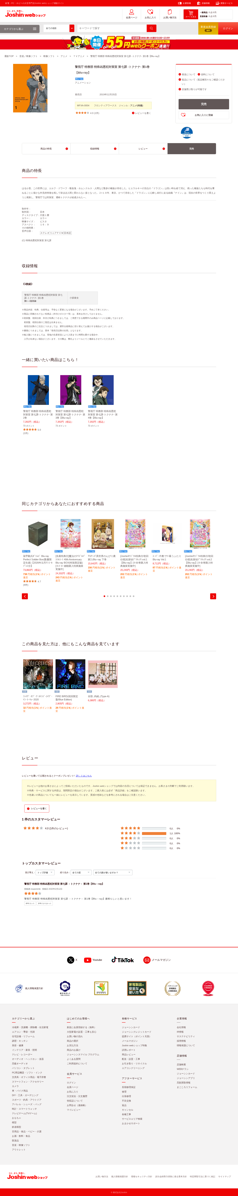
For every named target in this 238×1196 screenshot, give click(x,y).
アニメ (64, 56)
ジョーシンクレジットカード (136, 1032)
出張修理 (126, 1096)
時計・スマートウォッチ (24, 1109)
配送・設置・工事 (131, 1059)
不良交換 (126, 1100)
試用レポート (129, 1050)
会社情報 (181, 1027)
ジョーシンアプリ (186, 1078)
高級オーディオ (20, 1063)
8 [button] (127, 596)
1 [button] (104, 596)
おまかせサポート (131, 1123)
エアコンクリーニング (133, 1068)
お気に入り (150, 17)
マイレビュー (73, 1109)
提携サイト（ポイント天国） (136, 1036)
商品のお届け (73, 1050)
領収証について (75, 1100)
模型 (14, 1122)
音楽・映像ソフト (21, 1145)
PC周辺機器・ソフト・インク (27, 1072)
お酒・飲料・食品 (21, 1136)
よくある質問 (73, 1059)
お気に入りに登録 (204, 115)
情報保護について (186, 1045)
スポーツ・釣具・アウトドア (26, 1099)
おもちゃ (16, 1118)
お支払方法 (72, 1045)
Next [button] (213, 596)
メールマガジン (161, 959)
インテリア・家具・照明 (24, 1050)
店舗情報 (206, 3)
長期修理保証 (129, 1087)
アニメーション (83, 82)
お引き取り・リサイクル (134, 1063)
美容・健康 (17, 1045)
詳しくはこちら (84, 775)
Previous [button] (25, 596)
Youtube (97, 959)
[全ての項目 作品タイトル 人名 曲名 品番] (59, 28)
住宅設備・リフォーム (23, 1036)
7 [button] (124, 596)
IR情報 (180, 1032)
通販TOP (9, 56)
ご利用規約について (77, 1063)
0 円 (214, 12)
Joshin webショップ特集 (134, 1045)
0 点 (210, 12)
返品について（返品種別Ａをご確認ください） (203, 81)
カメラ (15, 1086)
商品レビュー (129, 1054)
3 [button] (111, 596)
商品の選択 (72, 1041)
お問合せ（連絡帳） (77, 1105)
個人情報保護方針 (119, 1176)
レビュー (143, 148)
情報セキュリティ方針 (141, 1176)
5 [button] (117, 596)
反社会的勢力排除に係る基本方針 (171, 1176)
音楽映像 (204, 16)
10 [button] (133, 596)
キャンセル (127, 1109)
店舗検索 (181, 1064)
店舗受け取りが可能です (194, 89)
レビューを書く (143, 113)
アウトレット (19, 1149)
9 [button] (130, 596)
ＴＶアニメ (79, 56)
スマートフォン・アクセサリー (28, 1081)
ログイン (71, 1082)
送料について (208, 74)
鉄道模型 (16, 1127)
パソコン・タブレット (23, 1068)
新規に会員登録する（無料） (81, 1027)
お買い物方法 (169, 17)
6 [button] (120, 596)
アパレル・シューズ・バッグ (26, 1104)
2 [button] (107, 596)
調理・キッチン (20, 1041)
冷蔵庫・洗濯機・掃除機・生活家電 (30, 1027)
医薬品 (15, 1140)
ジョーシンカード (131, 1027)
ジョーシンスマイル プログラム (83, 1054)
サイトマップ (224, 1176)
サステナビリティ (186, 1036)
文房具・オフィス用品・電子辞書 (29, 1077)
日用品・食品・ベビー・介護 (26, 1131)
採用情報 (181, 1041)
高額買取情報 (183, 1082)
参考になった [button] (30, 903)
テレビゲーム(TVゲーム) (24, 1113)
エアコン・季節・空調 (23, 1032)
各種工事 (126, 1114)
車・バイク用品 (20, 1090)
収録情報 (94, 148)
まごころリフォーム (187, 1087)
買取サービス (227, 3)
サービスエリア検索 (132, 1119)
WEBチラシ (183, 1069)
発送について (188, 74)
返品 (124, 1105)
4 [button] (114, 596)
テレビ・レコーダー (22, 1054)
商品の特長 (46, 148)
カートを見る (191, 17)
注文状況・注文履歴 (77, 1096)
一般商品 (204, 12)
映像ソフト (49, 56)
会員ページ (131, 17)
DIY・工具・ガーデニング (25, 1095)
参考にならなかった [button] (44, 903)
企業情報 (187, 3)
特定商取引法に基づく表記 (202, 1176)
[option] (38, 405)
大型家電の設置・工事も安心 (81, 1032)
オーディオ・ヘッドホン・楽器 (28, 1059)
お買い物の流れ (75, 1036)
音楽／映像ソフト (28, 56)
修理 (124, 1091)
